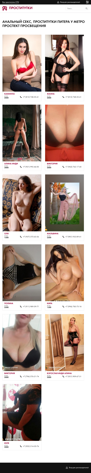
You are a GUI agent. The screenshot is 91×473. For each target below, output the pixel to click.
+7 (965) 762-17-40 (73, 167)
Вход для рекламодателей (70, 2)
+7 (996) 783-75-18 (73, 307)
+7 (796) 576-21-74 (31, 377)
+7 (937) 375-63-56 (31, 237)
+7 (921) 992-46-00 (31, 167)
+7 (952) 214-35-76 (31, 446)
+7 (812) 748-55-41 (31, 97)
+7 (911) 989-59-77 (31, 307)
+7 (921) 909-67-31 (73, 377)
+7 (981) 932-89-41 (73, 237)
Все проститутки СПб (10, 2)
